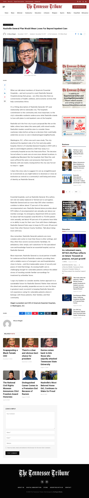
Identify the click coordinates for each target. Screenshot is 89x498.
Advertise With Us (79, 7)
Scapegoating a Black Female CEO (10, 353)
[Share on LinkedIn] (81, 34)
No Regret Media (57, 492)
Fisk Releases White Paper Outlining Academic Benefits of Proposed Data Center (79, 299)
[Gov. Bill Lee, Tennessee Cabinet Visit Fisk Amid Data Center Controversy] (67, 312)
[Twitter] (5, 89)
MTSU (65, 261)
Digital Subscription (19, 1)
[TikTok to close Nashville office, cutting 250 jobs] (67, 154)
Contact (68, 487)
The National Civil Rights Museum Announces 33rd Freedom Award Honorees (11, 389)
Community (28, 13)
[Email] (5, 101)
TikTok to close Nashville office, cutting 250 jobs (78, 152)
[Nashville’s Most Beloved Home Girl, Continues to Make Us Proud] (49, 375)
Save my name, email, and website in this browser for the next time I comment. (28, 447)
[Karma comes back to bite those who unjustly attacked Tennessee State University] (49, 342)
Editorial (19, 13)
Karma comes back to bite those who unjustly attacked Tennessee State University (49, 357)
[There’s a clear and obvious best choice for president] (30, 342)
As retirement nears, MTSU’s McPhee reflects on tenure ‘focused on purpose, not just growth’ (74, 254)
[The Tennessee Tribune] (44, 7)
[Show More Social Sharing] (84, 34)
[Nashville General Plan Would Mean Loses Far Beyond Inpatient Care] (30, 56)
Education (38, 13)
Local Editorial (8, 24)
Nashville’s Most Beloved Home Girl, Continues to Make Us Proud (49, 386)
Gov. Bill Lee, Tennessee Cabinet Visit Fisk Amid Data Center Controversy (79, 312)
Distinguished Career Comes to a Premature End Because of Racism (30, 388)
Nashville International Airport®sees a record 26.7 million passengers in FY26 (79, 179)
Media (69, 13)
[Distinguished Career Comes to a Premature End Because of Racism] (30, 375)
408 (76, 191)
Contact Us (37, 1)
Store (46, 487)
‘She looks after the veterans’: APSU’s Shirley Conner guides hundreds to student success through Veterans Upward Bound (79, 283)
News (12, 13)
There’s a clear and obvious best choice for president (30, 354)
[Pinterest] (5, 97)
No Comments (53, 34)
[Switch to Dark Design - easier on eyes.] (83, 1)
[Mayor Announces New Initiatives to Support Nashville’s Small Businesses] (67, 166)
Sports (62, 13)
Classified (77, 13)
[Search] (85, 1)
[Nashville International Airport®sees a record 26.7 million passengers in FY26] (67, 179)
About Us (10, 1)
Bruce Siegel (12, 34)
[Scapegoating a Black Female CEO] (11, 342)
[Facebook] (5, 85)
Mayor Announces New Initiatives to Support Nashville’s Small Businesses (79, 165)
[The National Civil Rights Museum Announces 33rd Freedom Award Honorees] (11, 375)
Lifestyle (46, 13)
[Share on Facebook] (75, 34)
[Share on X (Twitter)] (78, 34)
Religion (54, 13)
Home (4, 1)
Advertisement (29, 1)
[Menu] (4, 7)
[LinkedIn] (5, 93)
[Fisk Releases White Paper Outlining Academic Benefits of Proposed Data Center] (67, 297)
